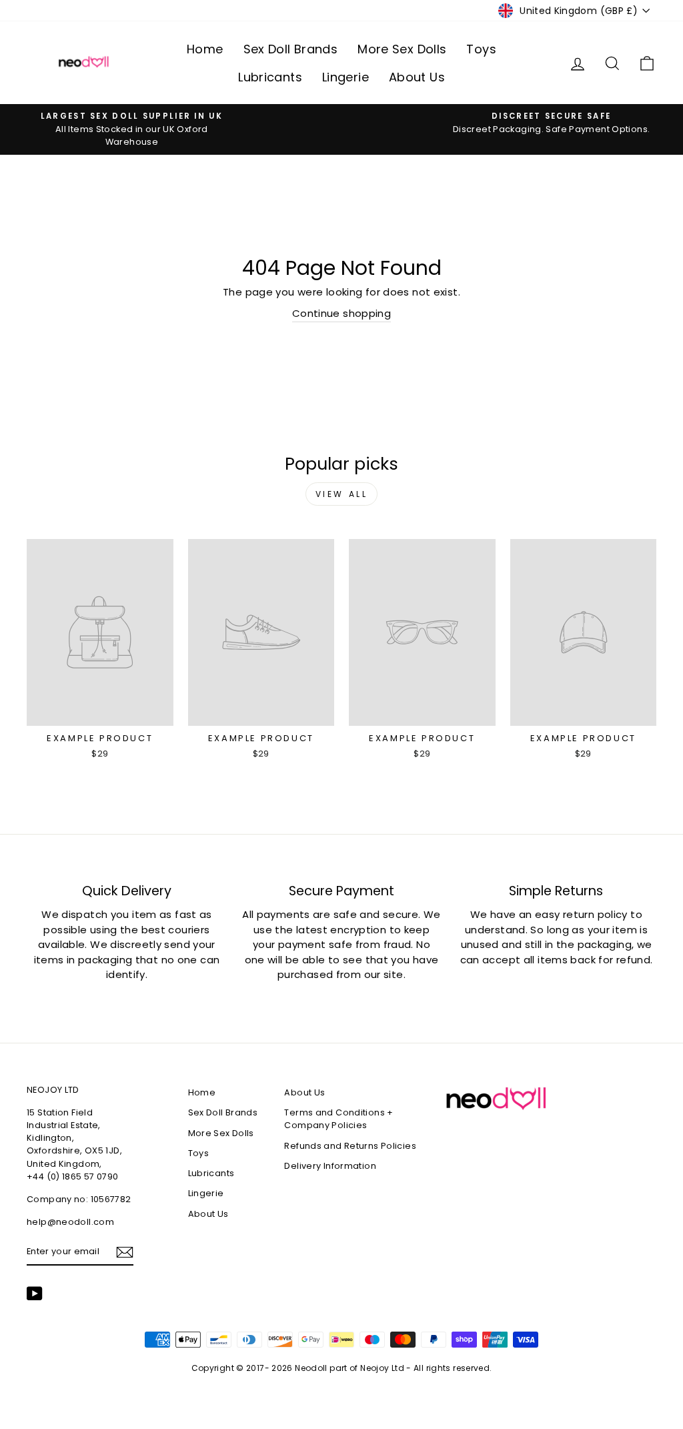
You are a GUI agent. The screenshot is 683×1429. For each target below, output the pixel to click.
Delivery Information (330, 1165)
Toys (481, 49)
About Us (417, 77)
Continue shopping (341, 313)
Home (205, 49)
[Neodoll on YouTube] (35, 1294)
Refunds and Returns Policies (350, 1145)
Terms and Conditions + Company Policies (338, 1119)
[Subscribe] (124, 1252)
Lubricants (270, 77)
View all (341, 494)
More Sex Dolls (402, 49)
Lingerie (345, 77)
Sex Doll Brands (290, 49)
